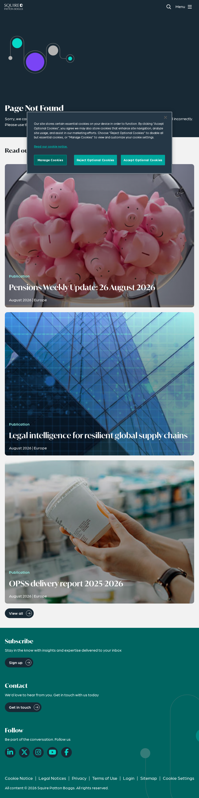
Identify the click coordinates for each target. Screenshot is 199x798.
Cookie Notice (19, 778)
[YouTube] (52, 752)
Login (128, 778)
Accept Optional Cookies (143, 160)
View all (16, 613)
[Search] (168, 6)
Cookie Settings (178, 778)
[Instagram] (38, 752)
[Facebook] (66, 752)
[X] (24, 752)
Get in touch (20, 707)
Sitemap (148, 778)
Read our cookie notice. (50, 146)
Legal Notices (52, 778)
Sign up (16, 662)
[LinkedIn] (10, 752)
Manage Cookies (50, 160)
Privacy (79, 778)
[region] (99, 143)
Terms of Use (104, 778)
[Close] (165, 117)
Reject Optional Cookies (95, 160)
